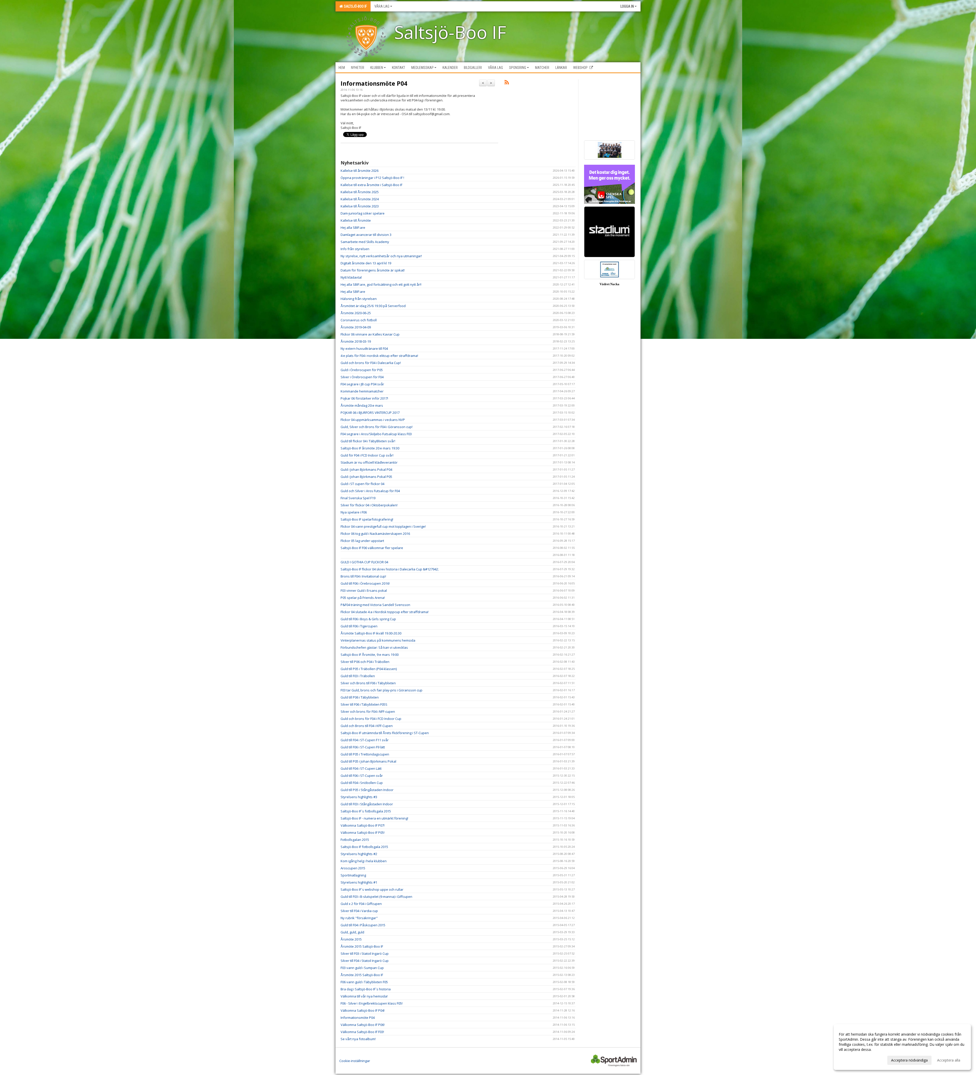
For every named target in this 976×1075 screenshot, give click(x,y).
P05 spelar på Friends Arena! (363, 597)
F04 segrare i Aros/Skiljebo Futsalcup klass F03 (376, 434)
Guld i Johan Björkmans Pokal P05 (366, 476)
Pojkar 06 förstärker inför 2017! (364, 398)
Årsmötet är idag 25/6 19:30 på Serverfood (373, 306)
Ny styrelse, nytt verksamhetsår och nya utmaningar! (381, 256)
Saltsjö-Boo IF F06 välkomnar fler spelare (372, 548)
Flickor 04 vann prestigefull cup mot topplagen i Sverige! (383, 526)
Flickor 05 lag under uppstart (362, 540)
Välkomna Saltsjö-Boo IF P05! (363, 832)
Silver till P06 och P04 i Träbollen (365, 661)
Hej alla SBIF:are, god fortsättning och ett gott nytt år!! (381, 284)
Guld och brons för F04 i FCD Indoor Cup (371, 718)
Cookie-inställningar (354, 1060)
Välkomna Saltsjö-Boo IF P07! (363, 825)
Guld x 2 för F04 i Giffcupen (361, 903)
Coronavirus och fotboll (359, 320)
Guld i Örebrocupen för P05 (362, 370)
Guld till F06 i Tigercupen (359, 626)
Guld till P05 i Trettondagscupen (365, 754)
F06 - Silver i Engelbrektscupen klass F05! (372, 1003)
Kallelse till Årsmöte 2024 (360, 199)
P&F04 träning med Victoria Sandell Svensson (375, 604)
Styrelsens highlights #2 (359, 854)
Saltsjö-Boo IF (354, 6)
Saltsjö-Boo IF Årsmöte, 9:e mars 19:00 (370, 654)
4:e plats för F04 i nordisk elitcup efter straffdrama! (379, 355)
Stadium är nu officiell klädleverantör (369, 462)
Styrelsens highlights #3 (359, 797)
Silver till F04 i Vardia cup (359, 911)
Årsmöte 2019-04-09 (356, 327)
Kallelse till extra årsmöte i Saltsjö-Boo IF (371, 185)
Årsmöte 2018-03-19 (356, 341)
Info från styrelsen (355, 249)
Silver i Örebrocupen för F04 (362, 377)
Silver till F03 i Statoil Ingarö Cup (365, 953)
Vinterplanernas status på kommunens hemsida (378, 640)
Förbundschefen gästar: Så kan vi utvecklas (374, 647)
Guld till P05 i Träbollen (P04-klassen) (369, 669)
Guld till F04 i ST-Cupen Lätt (361, 768)
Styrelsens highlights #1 (359, 882)
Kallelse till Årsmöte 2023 (360, 206)
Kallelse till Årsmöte (356, 220)
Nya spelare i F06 (354, 512)
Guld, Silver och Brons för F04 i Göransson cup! (377, 427)
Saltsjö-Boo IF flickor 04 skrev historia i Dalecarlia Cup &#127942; (390, 569)
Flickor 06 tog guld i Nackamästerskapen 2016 (375, 533)
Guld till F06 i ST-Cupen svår (362, 775)
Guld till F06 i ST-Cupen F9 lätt (363, 747)
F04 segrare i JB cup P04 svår (362, 384)
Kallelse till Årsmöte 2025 (360, 192)
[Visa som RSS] (507, 83)
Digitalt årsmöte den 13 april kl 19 (366, 263)
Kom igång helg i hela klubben (364, 861)
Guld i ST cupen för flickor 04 (362, 483)
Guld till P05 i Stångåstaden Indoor (367, 790)
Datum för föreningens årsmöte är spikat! (373, 270)
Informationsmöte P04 (374, 83)
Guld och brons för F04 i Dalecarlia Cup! (371, 362)
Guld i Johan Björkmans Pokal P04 (366, 469)
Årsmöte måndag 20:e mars (362, 405)
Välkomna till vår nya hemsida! (364, 996)
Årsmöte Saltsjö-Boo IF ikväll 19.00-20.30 (371, 633)
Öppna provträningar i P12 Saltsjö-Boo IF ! (372, 177)
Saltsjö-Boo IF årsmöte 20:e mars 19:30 (370, 448)
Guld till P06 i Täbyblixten (360, 697)
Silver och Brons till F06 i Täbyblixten (368, 683)
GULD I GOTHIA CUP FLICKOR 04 (364, 562)
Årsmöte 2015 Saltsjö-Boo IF (362, 946)
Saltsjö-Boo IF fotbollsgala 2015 (364, 846)
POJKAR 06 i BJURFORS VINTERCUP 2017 (370, 412)
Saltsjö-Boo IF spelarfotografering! (367, 519)
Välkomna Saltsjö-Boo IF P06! (363, 1024)
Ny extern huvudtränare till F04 (364, 348)
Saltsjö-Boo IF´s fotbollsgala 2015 (366, 811)
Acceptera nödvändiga (909, 1060)
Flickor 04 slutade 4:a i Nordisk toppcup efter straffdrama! (385, 612)
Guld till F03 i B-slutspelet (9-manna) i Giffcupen (376, 896)
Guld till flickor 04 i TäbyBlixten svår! (368, 441)
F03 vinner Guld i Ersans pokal (364, 590)
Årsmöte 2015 (351, 939)
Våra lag (381, 6)
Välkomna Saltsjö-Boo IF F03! (362, 1031)
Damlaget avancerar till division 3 (366, 234)
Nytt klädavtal (351, 277)
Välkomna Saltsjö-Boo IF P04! (363, 1010)
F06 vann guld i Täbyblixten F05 (364, 982)
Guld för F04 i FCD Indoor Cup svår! (367, 455)
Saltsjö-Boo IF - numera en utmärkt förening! (374, 818)
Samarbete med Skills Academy (365, 241)
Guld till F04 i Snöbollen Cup (362, 782)
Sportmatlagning (353, 875)
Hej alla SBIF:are (353, 227)
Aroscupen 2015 (353, 868)
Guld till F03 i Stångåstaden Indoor (367, 804)
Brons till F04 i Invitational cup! (363, 576)
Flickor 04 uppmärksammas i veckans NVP (373, 419)
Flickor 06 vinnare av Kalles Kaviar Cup (370, 334)
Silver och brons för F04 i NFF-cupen (368, 711)
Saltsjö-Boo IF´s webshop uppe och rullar (372, 889)
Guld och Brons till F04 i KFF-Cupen (367, 725)
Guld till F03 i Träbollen (358, 676)
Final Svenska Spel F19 (358, 498)
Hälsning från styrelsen (359, 298)
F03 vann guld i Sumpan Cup (362, 967)
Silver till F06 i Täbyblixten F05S (364, 704)
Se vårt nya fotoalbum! (358, 1039)
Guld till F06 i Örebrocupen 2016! (365, 583)
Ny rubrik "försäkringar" (359, 918)
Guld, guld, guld (352, 932)
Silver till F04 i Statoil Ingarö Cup (365, 960)
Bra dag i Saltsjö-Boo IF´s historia (366, 989)
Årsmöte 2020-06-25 (356, 313)
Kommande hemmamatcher (362, 391)
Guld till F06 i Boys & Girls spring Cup (368, 619)
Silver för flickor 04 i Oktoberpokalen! (369, 505)
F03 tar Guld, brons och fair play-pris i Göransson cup (381, 690)
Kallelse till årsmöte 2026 (359, 170)
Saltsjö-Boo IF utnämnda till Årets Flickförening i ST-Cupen (385, 733)
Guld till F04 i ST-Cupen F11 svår (365, 740)
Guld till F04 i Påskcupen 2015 (363, 925)
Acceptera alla (948, 1060)
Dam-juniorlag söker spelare (363, 213)
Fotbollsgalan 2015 (355, 839)
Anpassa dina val (852, 1059)
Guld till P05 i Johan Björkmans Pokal (368, 761)
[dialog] (902, 1047)
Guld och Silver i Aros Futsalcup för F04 (370, 491)
